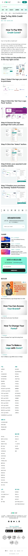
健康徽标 (17, 388)
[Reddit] (15, 210)
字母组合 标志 (4, 460)
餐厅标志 (17, 376)
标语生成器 (3, 424)
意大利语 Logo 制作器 (5, 407)
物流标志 (17, 400)
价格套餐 (3, 496)
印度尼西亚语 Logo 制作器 (6, 415)
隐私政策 (11, 550)
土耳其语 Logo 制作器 (5, 390)
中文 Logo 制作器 (4, 395)
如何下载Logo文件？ (19, 501)
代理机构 (17, 448)
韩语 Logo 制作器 (4, 403)
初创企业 (17, 439)
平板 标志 (3, 441)
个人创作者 (17, 443)
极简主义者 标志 (4, 439)
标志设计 (11, 9)
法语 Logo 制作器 (4, 405)
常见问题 (17, 496)
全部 (3, 9)
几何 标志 (3, 467)
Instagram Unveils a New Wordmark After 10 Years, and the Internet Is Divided (19, 253)
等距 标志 (3, 453)
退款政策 (18, 550)
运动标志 (17, 381)
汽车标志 (17, 383)
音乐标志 (17, 403)
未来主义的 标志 (4, 482)
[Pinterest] (22, 210)
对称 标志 (3, 465)
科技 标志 (3, 480)
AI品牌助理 (3, 429)
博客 (6, 13)
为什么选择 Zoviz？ (5, 494)
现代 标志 (3, 448)
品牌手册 (3, 383)
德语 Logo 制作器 (4, 398)
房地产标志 (17, 378)
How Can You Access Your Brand (9, 318)
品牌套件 (3, 369)
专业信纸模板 (4, 376)
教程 (26, 9)
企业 (16, 441)
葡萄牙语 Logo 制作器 (5, 410)
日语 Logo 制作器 (4, 412)
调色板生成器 (4, 427)
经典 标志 (3, 477)
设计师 (16, 446)
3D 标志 (2, 436)
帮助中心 (17, 494)
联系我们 (17, 492)
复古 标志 (3, 458)
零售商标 (17, 410)
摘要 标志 (3, 475)
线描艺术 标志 (4, 443)
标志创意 (17, 369)
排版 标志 (3, 472)
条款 (15, 550)
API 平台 (16, 436)
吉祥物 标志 (3, 451)
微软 (16, 451)
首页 (2, 13)
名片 (2, 371)
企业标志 (17, 390)
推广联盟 (3, 501)
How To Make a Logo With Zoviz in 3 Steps (12, 356)
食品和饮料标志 (18, 371)
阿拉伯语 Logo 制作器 (5, 388)
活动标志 (17, 405)
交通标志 (17, 412)
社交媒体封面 (4, 374)
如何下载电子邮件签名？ (20, 504)
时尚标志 (17, 374)
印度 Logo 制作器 (4, 393)
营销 (22, 9)
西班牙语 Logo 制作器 (5, 400)
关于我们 (3, 492)
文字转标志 (3, 386)
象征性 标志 (3, 470)
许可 (22, 550)
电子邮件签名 (4, 378)
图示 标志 (3, 446)
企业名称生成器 (4, 422)
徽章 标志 (3, 463)
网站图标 (3, 381)
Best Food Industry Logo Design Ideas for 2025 (13, 298)
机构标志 (17, 407)
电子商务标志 (18, 393)
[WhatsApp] (19, 210)
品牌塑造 (17, 9)
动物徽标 (17, 398)
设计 (7, 9)
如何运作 (17, 499)
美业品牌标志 (18, 395)
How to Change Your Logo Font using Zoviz (12, 337)
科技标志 (17, 386)
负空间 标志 (3, 455)
